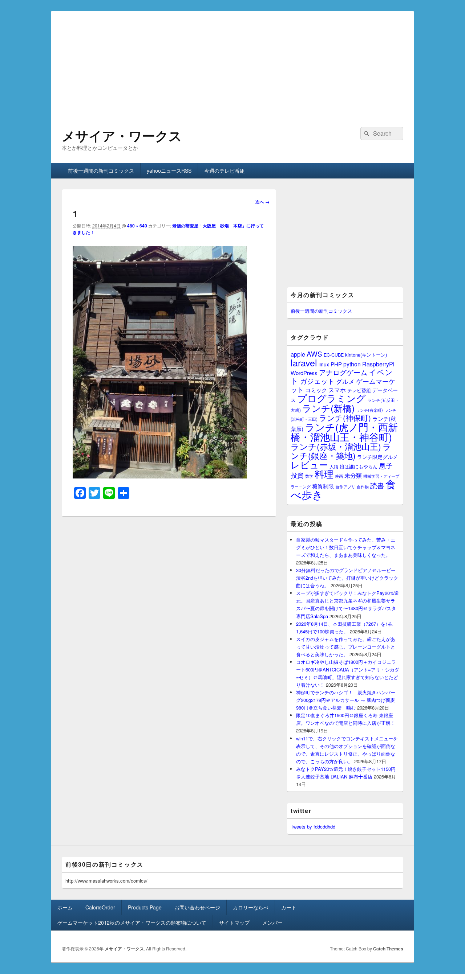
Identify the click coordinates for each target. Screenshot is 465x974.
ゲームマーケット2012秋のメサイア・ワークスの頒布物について (131, 922)
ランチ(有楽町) (369, 410)
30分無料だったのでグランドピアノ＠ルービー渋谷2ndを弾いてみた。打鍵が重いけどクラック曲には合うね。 (347, 578)
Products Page (145, 907)
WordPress (304, 373)
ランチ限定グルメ (377, 456)
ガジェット (317, 381)
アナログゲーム (343, 372)
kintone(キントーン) (366, 354)
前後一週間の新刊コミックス (101, 170)
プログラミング (331, 397)
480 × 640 (137, 225)
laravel (304, 362)
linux (324, 364)
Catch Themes (388, 948)
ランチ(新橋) (328, 407)
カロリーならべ (250, 907)
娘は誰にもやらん (358, 466)
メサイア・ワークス (122, 135)
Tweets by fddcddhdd (313, 826)
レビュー (309, 464)
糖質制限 (323, 486)
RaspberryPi (378, 363)
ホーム (65, 907)
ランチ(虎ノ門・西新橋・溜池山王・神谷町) (344, 432)
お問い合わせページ (197, 907)
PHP (336, 364)
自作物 (363, 486)
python (352, 364)
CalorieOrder (100, 907)
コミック (316, 390)
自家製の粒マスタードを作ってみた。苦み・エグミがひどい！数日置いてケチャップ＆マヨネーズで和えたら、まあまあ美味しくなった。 (345, 547)
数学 (309, 476)
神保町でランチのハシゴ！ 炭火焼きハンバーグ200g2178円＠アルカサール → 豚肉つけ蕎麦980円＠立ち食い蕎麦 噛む (345, 700)
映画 (339, 476)
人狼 (333, 466)
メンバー (272, 922)
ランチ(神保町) (345, 417)
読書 (377, 485)
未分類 (353, 475)
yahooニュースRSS (169, 170)
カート (288, 907)
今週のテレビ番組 (224, 170)
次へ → (262, 201)
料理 (324, 473)
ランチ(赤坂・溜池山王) (336, 446)
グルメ (345, 381)
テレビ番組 (359, 390)
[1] (160, 476)
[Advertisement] (232, 61)
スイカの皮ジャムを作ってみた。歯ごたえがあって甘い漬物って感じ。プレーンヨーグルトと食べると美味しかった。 (345, 647)
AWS (314, 353)
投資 (297, 475)
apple (298, 354)
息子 (386, 465)
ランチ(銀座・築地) (341, 450)
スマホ (337, 390)
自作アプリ (345, 486)
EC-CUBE (334, 355)
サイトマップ (234, 922)
